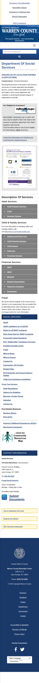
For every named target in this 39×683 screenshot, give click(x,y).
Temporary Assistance (15, 286)
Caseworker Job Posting (13, 365)
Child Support (12, 246)
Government (23, 611)
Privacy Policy (19, 634)
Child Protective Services (16, 241)
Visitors (23, 602)
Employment (12, 291)
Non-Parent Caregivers (12, 427)
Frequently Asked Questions (15, 338)
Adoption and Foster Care (17, 236)
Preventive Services (14, 256)
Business (23, 593)
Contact (23, 616)
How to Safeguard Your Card (13, 511)
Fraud (6, 312)
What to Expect (9, 357)
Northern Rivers (9, 413)
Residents (23, 597)
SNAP (9, 267)
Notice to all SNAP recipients (15, 330)
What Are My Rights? (11, 519)
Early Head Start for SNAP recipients (18, 334)
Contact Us (7, 361)
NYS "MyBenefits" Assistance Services (19, 342)
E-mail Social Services (10, 480)
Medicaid (10, 277)
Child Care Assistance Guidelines (17, 379)
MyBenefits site (18, 117)
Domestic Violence (14, 216)
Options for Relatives (11, 392)
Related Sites (8, 369)
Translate (26, 661)
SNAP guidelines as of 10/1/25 (15, 326)
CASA (9, 211)
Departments (23, 607)
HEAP (9, 272)
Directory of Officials (19, 629)
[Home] (19, 32)
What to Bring (9, 354)
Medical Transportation (16, 282)
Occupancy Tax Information (19, 3)
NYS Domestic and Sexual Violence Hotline (17, 374)
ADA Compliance (19, 23)
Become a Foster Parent (13, 396)
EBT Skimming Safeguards (13, 526)
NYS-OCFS (7, 417)
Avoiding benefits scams (13, 346)
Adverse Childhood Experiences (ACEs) (19, 423)
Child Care (11, 251)
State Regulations (10, 388)
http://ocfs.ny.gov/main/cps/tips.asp (17, 232)
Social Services (12, 317)
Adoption (7, 400)
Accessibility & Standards (20, 625)
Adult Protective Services (16, 206)
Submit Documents (16, 497)
